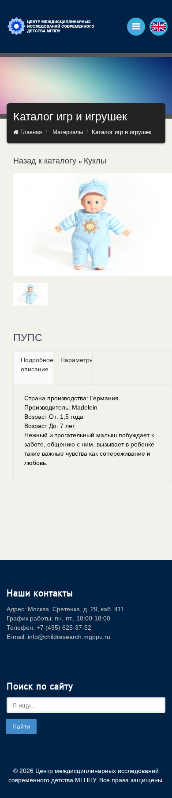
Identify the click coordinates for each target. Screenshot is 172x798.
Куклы (95, 160)
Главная (30, 132)
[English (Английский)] (158, 27)
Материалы (67, 132)
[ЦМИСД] (51, 26)
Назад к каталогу (46, 160)
